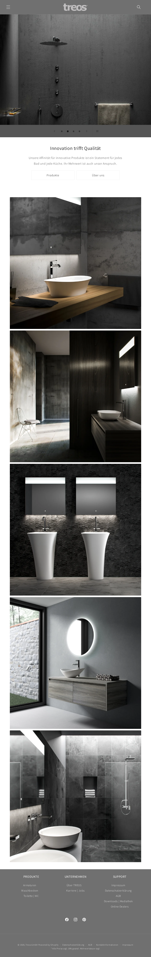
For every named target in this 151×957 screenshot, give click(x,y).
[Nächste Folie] (86, 131)
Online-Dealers (120, 906)
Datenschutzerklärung (118, 890)
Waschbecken (29, 890)
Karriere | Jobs (75, 890)
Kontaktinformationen (107, 944)
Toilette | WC (31, 896)
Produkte (53, 175)
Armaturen (29, 886)
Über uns (98, 175)
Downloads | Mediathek (118, 901)
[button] (8, 7)
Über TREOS (74, 886)
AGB (118, 896)
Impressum (118, 886)
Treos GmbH (32, 944)
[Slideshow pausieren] (96, 131)
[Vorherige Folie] (54, 131)
